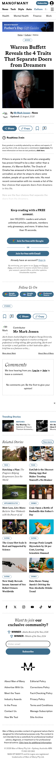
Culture (38, 9)
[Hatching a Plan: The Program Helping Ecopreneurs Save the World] (14, 453)
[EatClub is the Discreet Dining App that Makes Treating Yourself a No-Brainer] (41, 453)
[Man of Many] (28, 666)
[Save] (37, 128)
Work (49, 15)
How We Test (11, 717)
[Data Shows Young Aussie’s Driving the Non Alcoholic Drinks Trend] (41, 565)
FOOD (33, 465)
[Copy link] (49, 104)
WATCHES (20, 422)
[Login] (52, 3)
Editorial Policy (38, 681)
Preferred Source (48, 294)
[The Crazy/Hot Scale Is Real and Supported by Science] (14, 527)
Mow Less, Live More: (14, 511)
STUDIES (7, 306)
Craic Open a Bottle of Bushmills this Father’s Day (41, 511)
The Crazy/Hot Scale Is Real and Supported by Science (14, 546)
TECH (6, 465)
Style (21, 9)
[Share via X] (49, 92)
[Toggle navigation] (52, 9)
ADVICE (27, 40)
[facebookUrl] (6, 607)
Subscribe (42, 3)
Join (45, 370)
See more (47, 442)
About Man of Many (46, 353)
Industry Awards (13, 699)
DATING (7, 538)
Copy (27, 128)
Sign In (42, 260)
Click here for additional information (35, 742)
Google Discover (12, 294)
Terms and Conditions (41, 705)
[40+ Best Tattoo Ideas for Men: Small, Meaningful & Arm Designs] (42, 426)
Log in (35, 370)
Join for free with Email (28, 253)
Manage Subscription (41, 711)
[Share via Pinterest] (49, 98)
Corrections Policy (40, 687)
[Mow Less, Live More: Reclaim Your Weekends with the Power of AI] (14, 492)
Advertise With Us (13, 687)
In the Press (10, 705)
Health (5, 15)
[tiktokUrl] (40, 607)
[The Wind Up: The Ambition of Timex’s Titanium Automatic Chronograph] (8, 426)
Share (11, 128)
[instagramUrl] (23, 607)
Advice (35, 35)
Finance (37, 15)
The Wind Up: (24, 428)
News (5, 9)
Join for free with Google (30, 240)
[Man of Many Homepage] (15, 3)
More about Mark (9, 353)
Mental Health (21, 15)
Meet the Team (12, 693)
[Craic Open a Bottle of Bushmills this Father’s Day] (41, 492)
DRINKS (34, 503)
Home (20, 35)
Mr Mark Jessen (22, 112)
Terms (36, 265)
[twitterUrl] (15, 607)
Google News (30, 294)
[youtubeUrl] (32, 607)
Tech (13, 9)
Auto (29, 9)
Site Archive (36, 717)
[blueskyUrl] (49, 607)
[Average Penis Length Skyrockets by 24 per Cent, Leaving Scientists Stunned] (41, 527)
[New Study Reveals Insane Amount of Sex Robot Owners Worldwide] (14, 565)
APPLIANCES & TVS (11, 503)
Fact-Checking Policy (41, 693)
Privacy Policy (37, 699)
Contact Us (10, 711)
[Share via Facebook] (49, 85)
